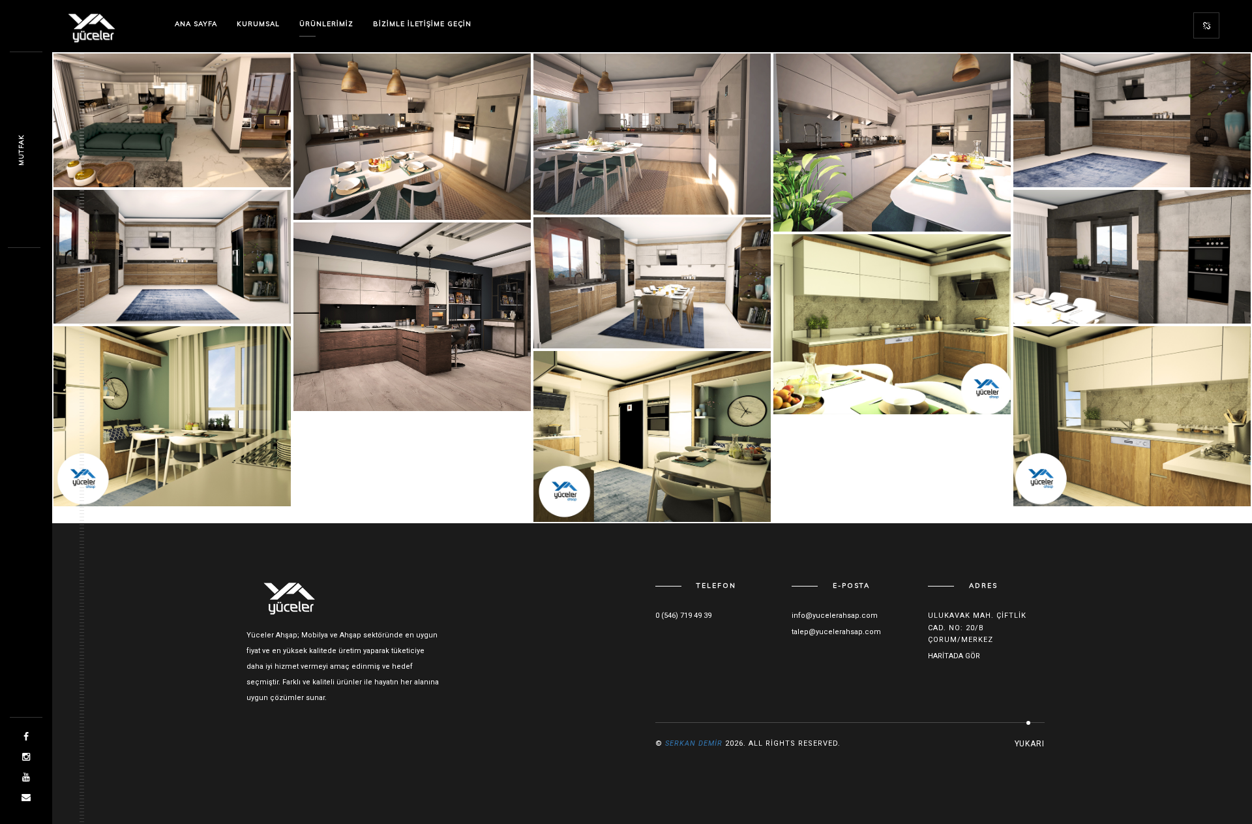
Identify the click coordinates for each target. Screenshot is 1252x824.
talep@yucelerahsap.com (836, 632)
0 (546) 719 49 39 (683, 615)
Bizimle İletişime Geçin (422, 24)
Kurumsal (258, 24)
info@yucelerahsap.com (835, 615)
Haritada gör (954, 656)
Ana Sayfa (196, 24)
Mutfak (21, 150)
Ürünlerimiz (326, 24)
